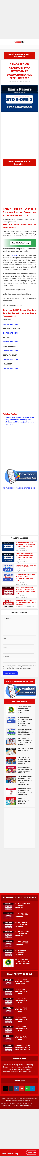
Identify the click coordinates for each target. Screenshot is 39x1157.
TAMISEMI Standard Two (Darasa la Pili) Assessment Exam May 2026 (25, 577)
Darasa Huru (26, 82)
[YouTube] (21, 1088)
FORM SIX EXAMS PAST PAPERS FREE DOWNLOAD (23, 905)
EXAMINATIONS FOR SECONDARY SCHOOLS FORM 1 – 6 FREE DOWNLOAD (25, 732)
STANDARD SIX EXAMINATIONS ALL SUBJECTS (21, 991)
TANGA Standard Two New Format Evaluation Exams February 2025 (25, 545)
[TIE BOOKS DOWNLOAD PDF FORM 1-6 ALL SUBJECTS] (12, 801)
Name (5, 639)
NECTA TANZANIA (13, 1105)
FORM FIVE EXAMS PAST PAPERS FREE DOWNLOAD (21, 915)
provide (14, 255)
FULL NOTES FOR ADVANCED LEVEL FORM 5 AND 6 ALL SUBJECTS (24, 760)
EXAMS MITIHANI (25, 1105)
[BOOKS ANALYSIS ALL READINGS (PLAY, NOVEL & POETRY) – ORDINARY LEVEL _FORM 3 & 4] (12, 769)
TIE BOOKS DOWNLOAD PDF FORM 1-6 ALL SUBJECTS (24, 801)
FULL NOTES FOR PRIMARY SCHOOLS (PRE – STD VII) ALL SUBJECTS (25, 741)
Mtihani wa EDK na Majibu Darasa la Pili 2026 (26, 566)
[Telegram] (32, 1088)
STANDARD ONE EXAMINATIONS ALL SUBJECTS (21, 1038)
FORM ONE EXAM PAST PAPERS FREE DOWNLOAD (22, 952)
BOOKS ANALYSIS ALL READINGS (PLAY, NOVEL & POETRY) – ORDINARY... (25, 770)
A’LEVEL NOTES (27, 1104)
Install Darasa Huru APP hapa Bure (19, 55)
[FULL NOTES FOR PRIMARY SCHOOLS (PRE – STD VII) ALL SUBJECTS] (12, 741)
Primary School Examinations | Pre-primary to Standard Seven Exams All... (25, 721)
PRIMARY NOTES (6, 1104)
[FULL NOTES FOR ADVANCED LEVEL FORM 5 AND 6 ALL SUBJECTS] (12, 760)
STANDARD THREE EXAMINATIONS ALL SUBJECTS (21, 1019)
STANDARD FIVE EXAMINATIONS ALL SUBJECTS (21, 1000)
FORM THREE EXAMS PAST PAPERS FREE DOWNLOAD (22, 934)
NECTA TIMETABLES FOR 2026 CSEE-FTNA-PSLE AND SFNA (25, 710)
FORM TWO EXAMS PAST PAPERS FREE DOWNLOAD (21, 943)
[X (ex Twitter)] (11, 1088)
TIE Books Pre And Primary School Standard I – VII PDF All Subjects (25, 791)
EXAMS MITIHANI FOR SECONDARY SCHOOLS (19, 488)
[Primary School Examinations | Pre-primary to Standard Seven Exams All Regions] (12, 720)
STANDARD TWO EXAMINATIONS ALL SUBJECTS (21, 1028)
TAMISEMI (4, 1105)
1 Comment (19, 606)
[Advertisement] (19, 19)
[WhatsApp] (27, 1088)
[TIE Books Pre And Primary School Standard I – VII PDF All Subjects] (12, 791)
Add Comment (13, 82)
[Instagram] (5, 1088)
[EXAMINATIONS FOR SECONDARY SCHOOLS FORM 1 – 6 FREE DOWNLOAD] (12, 731)
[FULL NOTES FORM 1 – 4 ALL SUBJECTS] (12, 751)
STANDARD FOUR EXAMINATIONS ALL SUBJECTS (21, 1010)
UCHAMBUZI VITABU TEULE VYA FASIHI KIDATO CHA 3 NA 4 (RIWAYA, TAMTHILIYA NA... (25, 780)
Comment (7, 618)
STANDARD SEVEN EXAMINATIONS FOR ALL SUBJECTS (22, 982)
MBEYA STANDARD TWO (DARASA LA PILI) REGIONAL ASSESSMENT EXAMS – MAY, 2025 (26, 591)
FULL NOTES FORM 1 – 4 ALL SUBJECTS (25, 749)
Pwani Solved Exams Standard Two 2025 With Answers (26, 603)
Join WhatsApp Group (20, 243)
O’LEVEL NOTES (17, 1104)
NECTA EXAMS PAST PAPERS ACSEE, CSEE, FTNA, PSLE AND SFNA (22, 961)
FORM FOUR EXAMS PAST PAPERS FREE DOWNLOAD (21, 924)
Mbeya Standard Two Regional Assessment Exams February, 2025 (24, 556)
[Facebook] (16, 1088)
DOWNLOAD (32, 1152)
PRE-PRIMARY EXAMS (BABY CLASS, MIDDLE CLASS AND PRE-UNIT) (22, 1047)
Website (6, 657)
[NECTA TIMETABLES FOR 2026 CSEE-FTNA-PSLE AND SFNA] (12, 710)
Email (5, 648)
